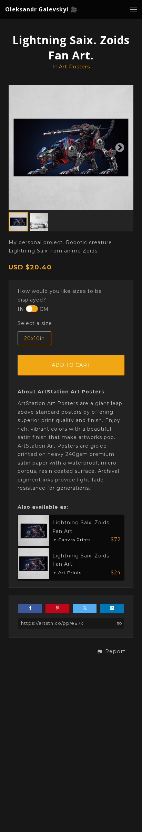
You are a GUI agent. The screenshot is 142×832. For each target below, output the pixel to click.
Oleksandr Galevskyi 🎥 (41, 9)
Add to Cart (71, 365)
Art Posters (74, 67)
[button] (111, 651)
